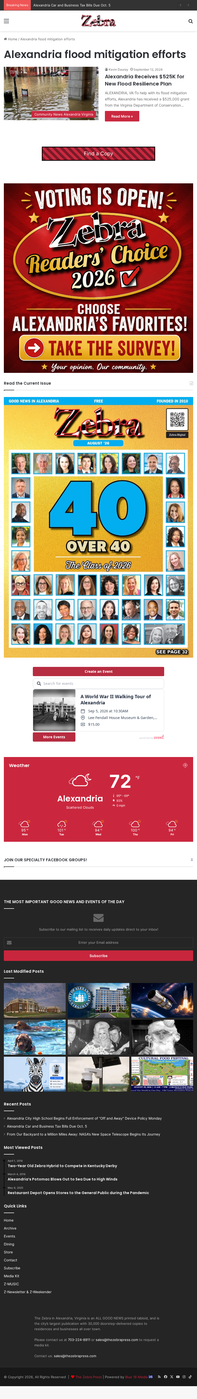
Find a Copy (98, 153)
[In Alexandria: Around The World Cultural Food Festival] (162, 1074)
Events (9, 1236)
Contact (10, 1260)
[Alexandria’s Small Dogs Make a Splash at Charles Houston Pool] (35, 1037)
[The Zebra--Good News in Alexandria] (98, 20)
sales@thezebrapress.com (117, 1340)
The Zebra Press (88, 1377)
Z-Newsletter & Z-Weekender (28, 1292)
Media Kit (11, 1276)
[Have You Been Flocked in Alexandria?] (99, 1074)
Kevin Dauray (118, 69)
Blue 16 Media (137, 1377)
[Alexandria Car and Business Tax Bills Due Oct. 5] (99, 1000)
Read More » (122, 116)
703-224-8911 (79, 1340)
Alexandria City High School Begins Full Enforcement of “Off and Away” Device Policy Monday (84, 1118)
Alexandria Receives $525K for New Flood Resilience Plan (144, 80)
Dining (9, 1244)
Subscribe (12, 1268)
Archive (10, 1228)
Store (8, 1252)
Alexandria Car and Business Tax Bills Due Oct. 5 (47, 1126)
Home (12, 39)
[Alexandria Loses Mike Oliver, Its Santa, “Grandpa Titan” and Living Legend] (162, 1037)
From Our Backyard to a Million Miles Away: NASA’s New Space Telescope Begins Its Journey (107, 5)
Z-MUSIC (11, 1284)
